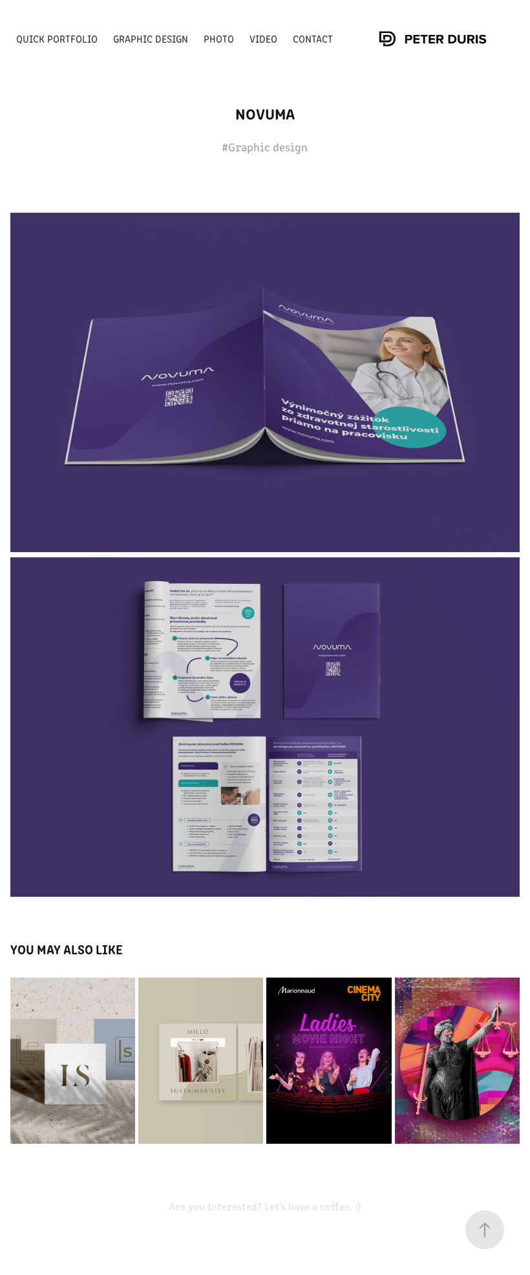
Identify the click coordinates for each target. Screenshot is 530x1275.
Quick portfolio (57, 38)
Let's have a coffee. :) (311, 1206)
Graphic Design (150, 38)
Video (263, 38)
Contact (313, 38)
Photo (219, 38)
